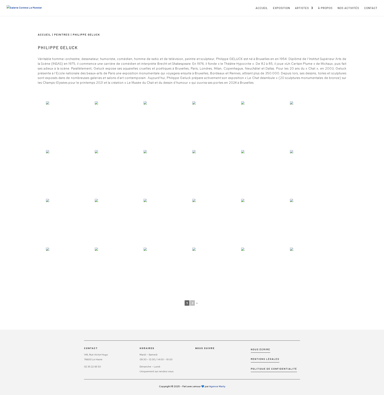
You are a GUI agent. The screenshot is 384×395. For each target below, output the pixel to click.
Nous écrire (260, 349)
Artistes (302, 8)
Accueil (262, 8)
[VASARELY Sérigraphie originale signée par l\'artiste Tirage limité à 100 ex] (216, 174)
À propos (325, 8)
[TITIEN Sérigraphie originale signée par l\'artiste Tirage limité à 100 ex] (119, 125)
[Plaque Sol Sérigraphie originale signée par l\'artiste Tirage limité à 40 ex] (168, 174)
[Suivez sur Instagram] (204, 357)
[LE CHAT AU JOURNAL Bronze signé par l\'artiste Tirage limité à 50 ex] (265, 223)
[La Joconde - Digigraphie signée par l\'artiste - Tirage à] (314, 272)
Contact (371, 8)
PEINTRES (62, 34)
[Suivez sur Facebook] (197, 357)
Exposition (281, 8)
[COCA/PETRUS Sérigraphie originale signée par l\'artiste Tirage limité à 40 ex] (168, 223)
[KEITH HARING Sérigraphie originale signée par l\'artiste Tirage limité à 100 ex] (265, 125)
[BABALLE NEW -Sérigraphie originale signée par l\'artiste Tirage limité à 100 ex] (265, 174)
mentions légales (265, 358)
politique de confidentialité (274, 368)
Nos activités (348, 8)
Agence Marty (217, 386)
